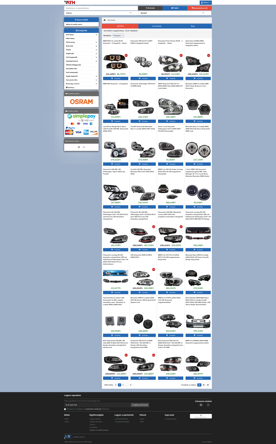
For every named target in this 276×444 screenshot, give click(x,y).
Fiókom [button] (206, 2)
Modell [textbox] (144, 13)
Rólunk (142, 419)
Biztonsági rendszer (72, 84)
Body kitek (69, 46)
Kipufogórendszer (72, 61)
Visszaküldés (93, 427)
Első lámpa (70, 34)
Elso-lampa (111, 20)
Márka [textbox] (69, 13)
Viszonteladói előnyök (121, 419)
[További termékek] (115, 62)
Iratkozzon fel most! (140, 405)
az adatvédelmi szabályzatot (93, 409)
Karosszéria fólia (71, 80)
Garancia (92, 424)
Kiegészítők (70, 53)
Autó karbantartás (72, 72)
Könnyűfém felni (71, 68)
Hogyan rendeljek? (95, 419)
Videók (66, 422)
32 (199, 385)
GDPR (142, 422)
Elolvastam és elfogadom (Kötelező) (88, 409)
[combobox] (101, 13)
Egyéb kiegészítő (72, 76)
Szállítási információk (96, 422)
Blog (193, 26)
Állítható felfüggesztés (73, 65)
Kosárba (116, 78)
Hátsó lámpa (70, 38)
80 (208, 385)
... (126, 385)
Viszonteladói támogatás (122, 422)
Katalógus (70, 87)
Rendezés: (118, 36)
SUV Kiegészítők (71, 57)
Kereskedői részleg (170, 419)
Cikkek (66, 419)
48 (204, 385)
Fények (68, 50)
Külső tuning (70, 42)
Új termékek (157, 26)
